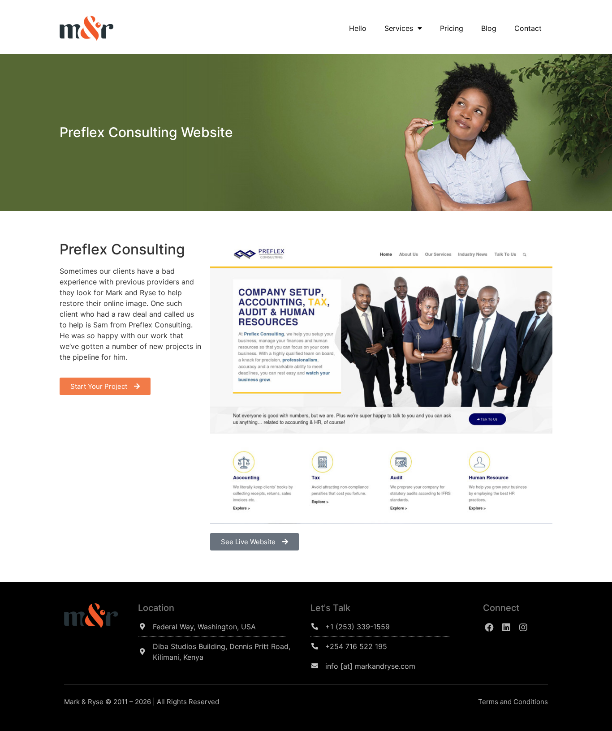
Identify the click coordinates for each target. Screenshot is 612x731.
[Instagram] (523, 627)
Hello (357, 28)
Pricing (451, 28)
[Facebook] (489, 627)
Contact (528, 28)
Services (398, 28)
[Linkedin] (506, 627)
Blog (488, 28)
